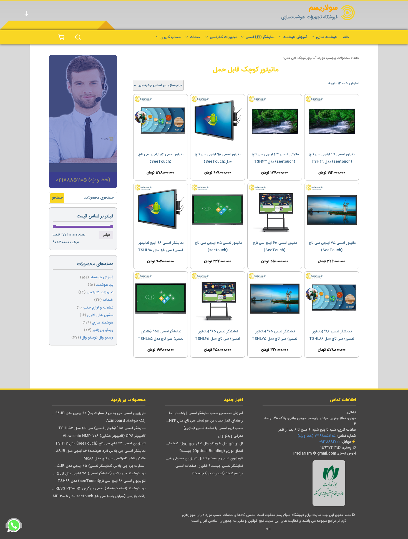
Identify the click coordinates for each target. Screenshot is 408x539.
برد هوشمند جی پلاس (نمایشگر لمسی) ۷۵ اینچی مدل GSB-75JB (95, 474)
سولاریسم (323, 8)
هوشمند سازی (326, 37)
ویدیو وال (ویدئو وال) (96, 338)
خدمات (195, 37)
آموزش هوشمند (295, 37)
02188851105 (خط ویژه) (317, 436)
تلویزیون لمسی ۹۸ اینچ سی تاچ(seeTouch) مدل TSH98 (101, 481)
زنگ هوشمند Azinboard (125, 421)
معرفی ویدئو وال (230, 436)
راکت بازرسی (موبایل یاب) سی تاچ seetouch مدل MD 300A (99, 496)
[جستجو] (78, 37)
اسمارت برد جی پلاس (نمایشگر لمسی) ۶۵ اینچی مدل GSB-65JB (95, 466)
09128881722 (329, 442)
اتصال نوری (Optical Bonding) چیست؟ (211, 451)
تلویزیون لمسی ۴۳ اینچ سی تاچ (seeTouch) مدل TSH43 (100, 444)
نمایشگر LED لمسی (260, 37)
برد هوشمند (104, 285)
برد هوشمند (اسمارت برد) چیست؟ (217, 474)
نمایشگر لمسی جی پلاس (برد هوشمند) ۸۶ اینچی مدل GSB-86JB (96, 451)
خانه (346, 37)
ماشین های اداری (100, 315)
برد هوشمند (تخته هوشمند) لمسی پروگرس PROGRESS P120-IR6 (95, 489)
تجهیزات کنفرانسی (223, 37)
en (268, 529)
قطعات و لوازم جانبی (98, 308)
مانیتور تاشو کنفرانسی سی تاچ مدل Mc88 (114, 459)
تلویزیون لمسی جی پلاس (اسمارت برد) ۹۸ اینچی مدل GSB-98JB (95, 413)
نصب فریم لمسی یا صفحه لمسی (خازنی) (213, 428)
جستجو (57, 198)
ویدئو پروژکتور (102, 330)
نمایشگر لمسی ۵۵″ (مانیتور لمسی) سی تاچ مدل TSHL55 (101, 428)
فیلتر (106, 235)
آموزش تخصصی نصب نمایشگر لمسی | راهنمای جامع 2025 (199, 413)
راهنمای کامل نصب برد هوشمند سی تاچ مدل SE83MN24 (199, 421)
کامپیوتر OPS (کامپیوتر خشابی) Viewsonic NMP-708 (104, 436)
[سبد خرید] (61, 37)
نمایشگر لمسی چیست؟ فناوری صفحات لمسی (209, 466)
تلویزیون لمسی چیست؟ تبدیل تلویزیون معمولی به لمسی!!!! (199, 459)
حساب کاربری (170, 37)
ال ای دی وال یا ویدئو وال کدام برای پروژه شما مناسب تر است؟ (195, 444)
